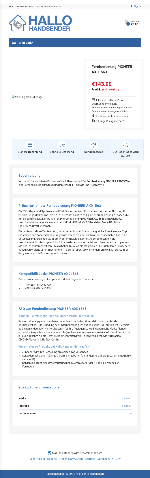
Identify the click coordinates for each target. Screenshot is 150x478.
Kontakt (90, 458)
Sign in (137, 6)
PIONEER (127, 398)
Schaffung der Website (43, 458)
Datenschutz (105, 458)
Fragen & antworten (71, 458)
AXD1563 (126, 405)
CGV (118, 458)
